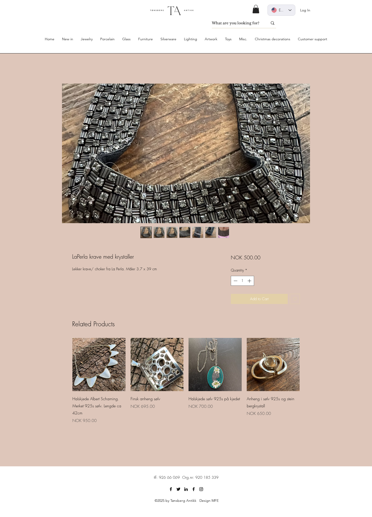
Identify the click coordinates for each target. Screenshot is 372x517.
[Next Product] (307, 364)
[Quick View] (99, 364)
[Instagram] (201, 489)
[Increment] (249, 280)
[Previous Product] (65, 364)
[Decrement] (235, 280)
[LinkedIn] (186, 489)
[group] (186, 381)
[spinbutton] (242, 280)
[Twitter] (178, 489)
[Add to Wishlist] (295, 299)
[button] (255, 9)
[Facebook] (170, 489)
